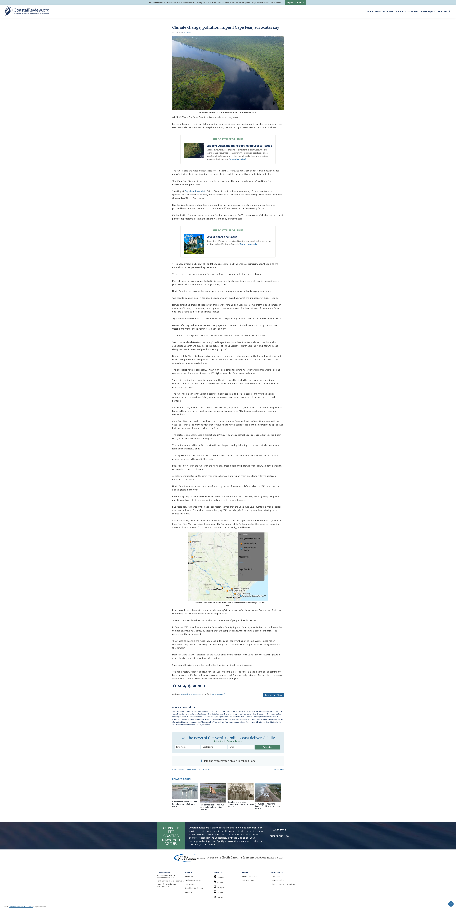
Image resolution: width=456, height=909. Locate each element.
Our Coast (388, 11)
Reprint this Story (273, 695)
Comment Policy (277, 880)
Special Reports (428, 11)
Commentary (411, 11)
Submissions (190, 884)
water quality (222, 694)
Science (399, 11)
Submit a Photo (248, 880)
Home (370, 11)
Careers (188, 892)
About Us (442, 11)
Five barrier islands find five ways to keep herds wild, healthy (212, 807)
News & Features (194, 694)
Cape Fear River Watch (196, 191)
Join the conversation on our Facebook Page (229, 760)
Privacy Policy (276, 876)
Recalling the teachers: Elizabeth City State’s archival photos (241, 804)
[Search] (450, 11)
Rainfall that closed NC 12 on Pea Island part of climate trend (184, 803)
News (378, 11)
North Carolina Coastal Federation (170, 881)
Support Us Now (279, 836)
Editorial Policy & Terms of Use (283, 884)
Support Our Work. (295, 2)
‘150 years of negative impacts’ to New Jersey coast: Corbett (268, 806)
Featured (184, 694)
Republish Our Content (194, 888)
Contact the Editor (249, 876)
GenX (214, 694)
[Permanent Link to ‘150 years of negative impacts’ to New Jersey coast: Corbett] (268, 792)
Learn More (279, 829)
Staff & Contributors (193, 880)
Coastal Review (155, 2)
